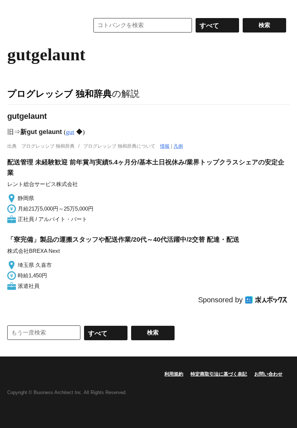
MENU (14, 7)
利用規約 (173, 374)
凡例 (178, 146)
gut (70, 131)
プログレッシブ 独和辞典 (59, 93)
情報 (165, 146)
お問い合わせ (268, 374)
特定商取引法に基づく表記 (219, 374)
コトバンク (43, 25)
